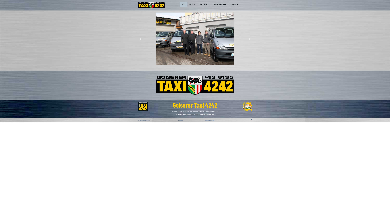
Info (191, 4)
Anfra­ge (233, 4)
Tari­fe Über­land (220, 4)
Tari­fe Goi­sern (204, 4)
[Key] (251, 119)
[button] (140, 39)
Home (183, 4)
